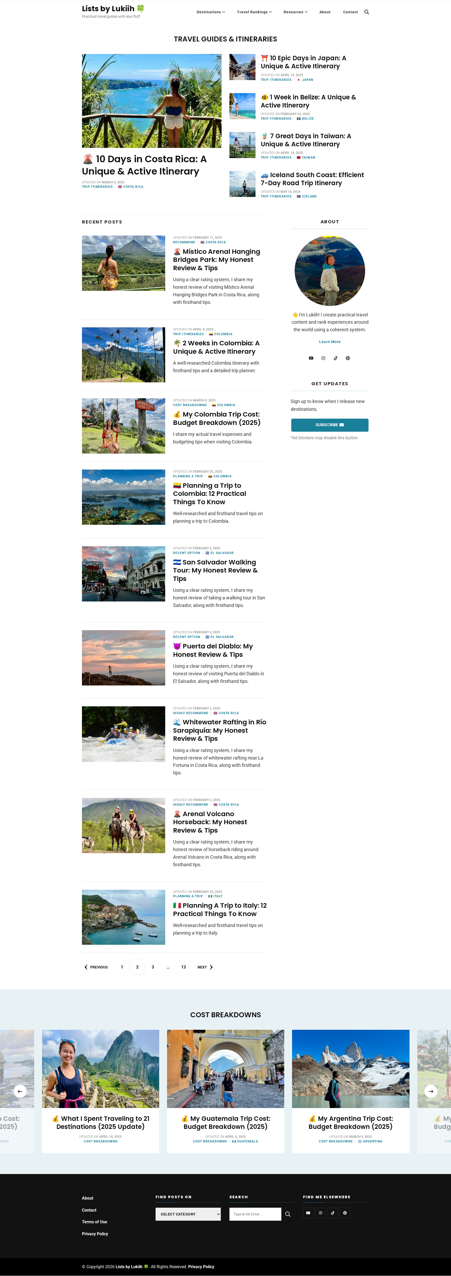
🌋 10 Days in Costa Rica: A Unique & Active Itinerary (144, 165)
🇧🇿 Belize (305, 119)
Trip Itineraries (97, 187)
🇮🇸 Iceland (307, 196)
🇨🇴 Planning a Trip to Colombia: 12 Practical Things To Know (209, 494)
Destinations (209, 12)
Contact (350, 12)
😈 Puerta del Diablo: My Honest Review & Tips (213, 650)
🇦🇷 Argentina (370, 1141)
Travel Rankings (252, 12)
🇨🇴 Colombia (221, 334)
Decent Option (186, 553)
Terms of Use (94, 1221)
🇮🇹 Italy (215, 896)
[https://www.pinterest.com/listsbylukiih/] (345, 1213)
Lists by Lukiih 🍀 (113, 9)
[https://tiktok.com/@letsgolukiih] (333, 1213)
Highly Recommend (190, 713)
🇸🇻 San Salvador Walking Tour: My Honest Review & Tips (215, 570)
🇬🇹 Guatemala (245, 1141)
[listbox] (225, 1091)
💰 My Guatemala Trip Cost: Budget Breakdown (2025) (225, 1122)
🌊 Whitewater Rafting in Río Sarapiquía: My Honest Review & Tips (219, 730)
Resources (294, 12)
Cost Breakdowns (190, 405)
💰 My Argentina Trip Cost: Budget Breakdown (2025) (350, 1122)
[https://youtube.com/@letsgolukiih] (308, 1213)
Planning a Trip (188, 476)
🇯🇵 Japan (305, 80)
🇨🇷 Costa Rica (131, 187)
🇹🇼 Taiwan (306, 157)
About (325, 12)
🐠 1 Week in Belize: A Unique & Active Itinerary (308, 101)
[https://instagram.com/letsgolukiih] (320, 1213)
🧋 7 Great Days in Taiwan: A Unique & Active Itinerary (306, 140)
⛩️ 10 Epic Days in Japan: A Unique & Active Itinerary (303, 62)
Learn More (330, 342)
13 (185, 967)
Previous (99, 967)
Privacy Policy (95, 1233)
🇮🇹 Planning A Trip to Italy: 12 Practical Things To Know (220, 909)
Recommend (184, 242)
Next (202, 967)
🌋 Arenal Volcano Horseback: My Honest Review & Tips (210, 822)
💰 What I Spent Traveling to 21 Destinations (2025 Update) (100, 1122)
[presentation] (20, 1091)
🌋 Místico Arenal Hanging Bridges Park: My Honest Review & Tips (216, 260)
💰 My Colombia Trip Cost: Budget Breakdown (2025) (217, 418)
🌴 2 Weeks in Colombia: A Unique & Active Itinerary (216, 347)
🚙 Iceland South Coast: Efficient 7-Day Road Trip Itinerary (312, 179)
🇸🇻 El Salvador (219, 553)
